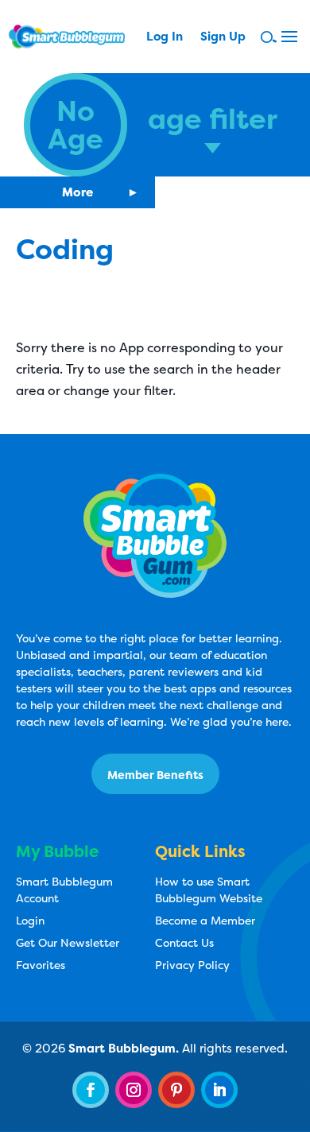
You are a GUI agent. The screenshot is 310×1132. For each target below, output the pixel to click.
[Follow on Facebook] (90, 1090)
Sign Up (223, 38)
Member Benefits (155, 774)
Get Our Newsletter (67, 942)
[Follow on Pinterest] (176, 1090)
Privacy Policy (192, 964)
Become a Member (205, 920)
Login (30, 920)
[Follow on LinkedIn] (219, 1090)
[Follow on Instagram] (133, 1090)
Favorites (40, 964)
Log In (164, 38)
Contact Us (184, 942)
